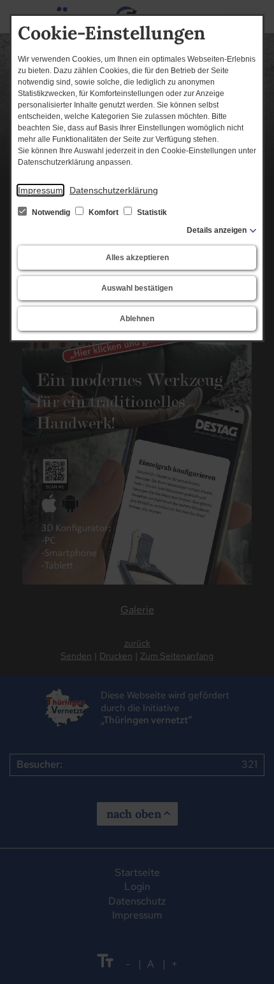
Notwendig (51, 212)
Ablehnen (137, 318)
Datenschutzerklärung (113, 190)
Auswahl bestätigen (137, 288)
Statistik (151, 212)
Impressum (40, 190)
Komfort (103, 212)
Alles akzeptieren (137, 257)
